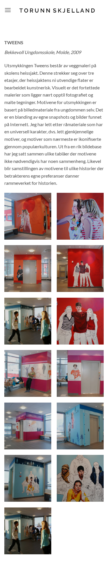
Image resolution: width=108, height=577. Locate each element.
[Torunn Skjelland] (57, 10)
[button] (7, 10)
